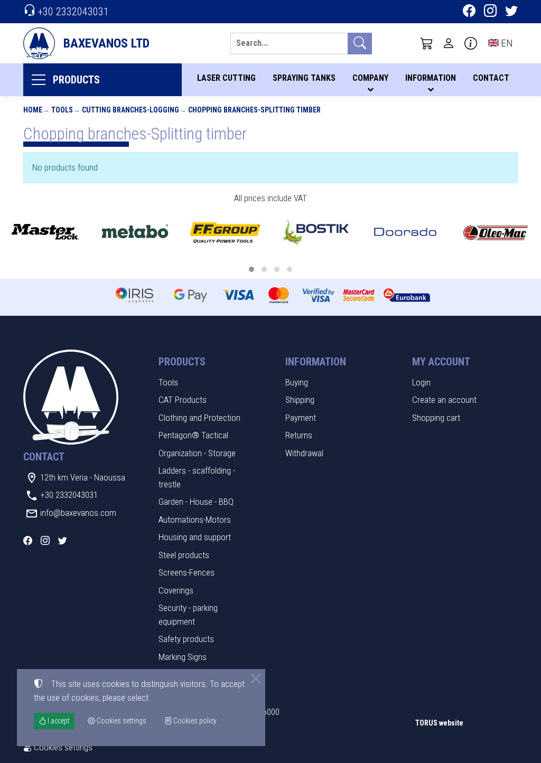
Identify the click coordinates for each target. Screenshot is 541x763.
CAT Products (182, 399)
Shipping (299, 399)
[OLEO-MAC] (496, 232)
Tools (62, 110)
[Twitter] (511, 12)
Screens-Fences (186, 572)
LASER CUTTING (226, 78)
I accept (58, 721)
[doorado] (405, 232)
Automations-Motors (194, 519)
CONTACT (491, 78)
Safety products (186, 639)
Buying (296, 382)
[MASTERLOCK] (45, 232)
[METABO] (135, 232)
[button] (426, 43)
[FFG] (225, 232)
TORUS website (439, 723)
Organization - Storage (197, 453)
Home (32, 110)
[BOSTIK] (315, 232)
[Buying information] (471, 43)
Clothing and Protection (199, 417)
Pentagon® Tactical (193, 435)
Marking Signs (182, 657)
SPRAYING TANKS (304, 78)
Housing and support (194, 537)
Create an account (444, 399)
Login (421, 382)
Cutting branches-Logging (130, 110)
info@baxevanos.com (78, 512)
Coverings (175, 590)
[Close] (255, 678)
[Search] (360, 43)
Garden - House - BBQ (196, 501)
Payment (300, 417)
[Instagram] (490, 12)
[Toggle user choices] (448, 43)
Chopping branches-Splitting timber (254, 110)
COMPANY (370, 78)
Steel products (183, 555)
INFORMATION (430, 78)
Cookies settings (62, 747)
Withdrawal (304, 453)
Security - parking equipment (188, 614)
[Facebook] (469, 12)
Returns (298, 435)
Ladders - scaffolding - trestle (196, 477)
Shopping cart (436, 417)
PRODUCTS (76, 79)
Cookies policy (194, 721)
